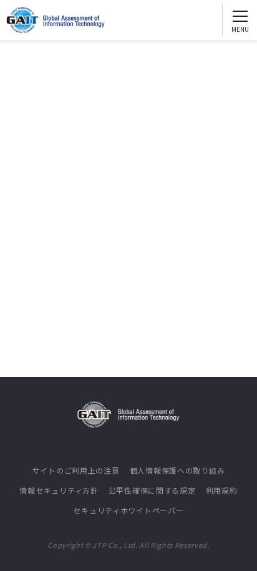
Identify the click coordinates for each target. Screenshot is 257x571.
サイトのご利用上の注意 (76, 470)
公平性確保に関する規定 (152, 490)
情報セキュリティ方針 (58, 490)
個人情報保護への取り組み (177, 470)
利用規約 (222, 490)
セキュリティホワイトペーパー (128, 510)
